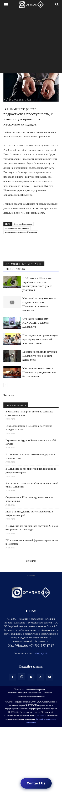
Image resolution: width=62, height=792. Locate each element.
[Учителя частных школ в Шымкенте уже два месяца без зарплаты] (12, 372)
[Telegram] (14, 247)
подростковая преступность (17, 228)
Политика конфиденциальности (31, 696)
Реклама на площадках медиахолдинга (24, 692)
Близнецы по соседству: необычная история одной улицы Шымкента (32, 485)
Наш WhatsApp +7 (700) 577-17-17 (31, 645)
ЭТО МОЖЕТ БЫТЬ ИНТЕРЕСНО (24, 264)
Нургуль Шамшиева (23, 224)
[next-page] (11, 385)
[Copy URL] (46, 247)
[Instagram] (21, 676)
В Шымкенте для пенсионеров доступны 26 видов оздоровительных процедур (32, 528)
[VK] (22, 247)
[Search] (57, 4)
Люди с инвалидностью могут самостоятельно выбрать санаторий (29, 513)
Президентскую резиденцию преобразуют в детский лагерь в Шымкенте (40, 339)
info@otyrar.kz (41, 653)
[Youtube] (49, 677)
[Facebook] (30, 247)
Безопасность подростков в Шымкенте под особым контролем (39, 355)
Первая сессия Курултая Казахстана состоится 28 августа (31, 442)
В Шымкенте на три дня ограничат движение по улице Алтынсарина (31, 471)
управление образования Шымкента (21, 232)
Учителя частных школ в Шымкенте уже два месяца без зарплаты (39, 372)
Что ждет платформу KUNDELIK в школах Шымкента (35, 322)
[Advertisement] (31, 42)
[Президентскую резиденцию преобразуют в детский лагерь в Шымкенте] (12, 339)
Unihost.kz (41, 715)
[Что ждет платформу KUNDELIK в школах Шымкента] (12, 323)
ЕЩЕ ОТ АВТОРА (15, 269)
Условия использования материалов (29, 689)
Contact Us (36, 783)
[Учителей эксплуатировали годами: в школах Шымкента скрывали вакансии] (12, 302)
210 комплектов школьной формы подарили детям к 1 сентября (32, 542)
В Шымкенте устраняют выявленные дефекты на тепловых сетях (31, 456)
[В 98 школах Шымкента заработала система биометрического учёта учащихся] (12, 282)
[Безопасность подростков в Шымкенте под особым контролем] (12, 356)
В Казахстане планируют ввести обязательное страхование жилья (29, 413)
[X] (38, 247)
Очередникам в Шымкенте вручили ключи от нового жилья (29, 499)
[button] (5, 4)
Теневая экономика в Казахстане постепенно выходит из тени (29, 428)
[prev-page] (5, 385)
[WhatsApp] (6, 247)
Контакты (48, 692)
